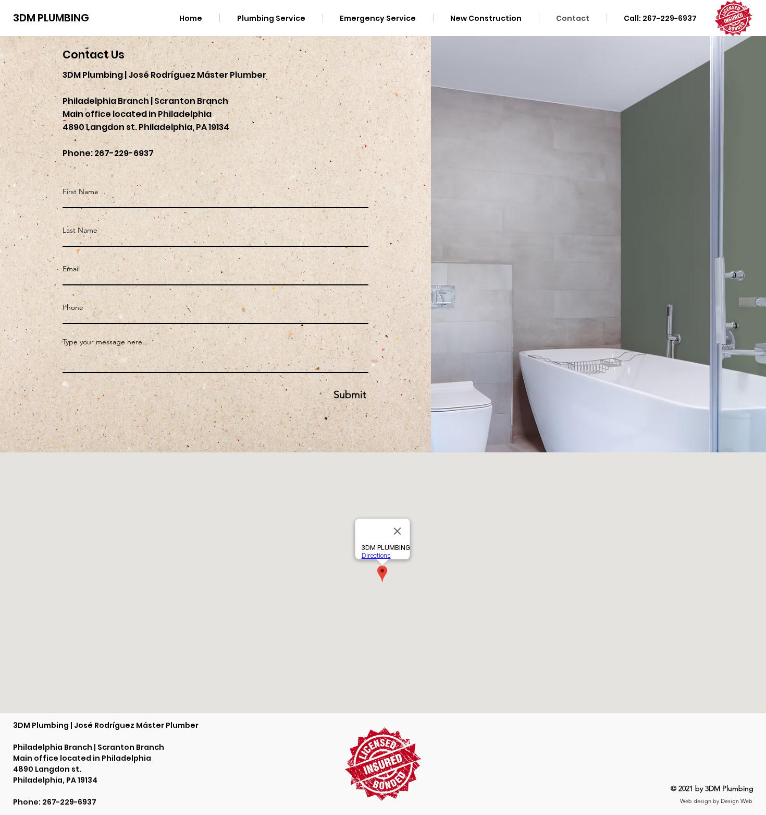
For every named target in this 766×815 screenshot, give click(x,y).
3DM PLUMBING (51, 17)
